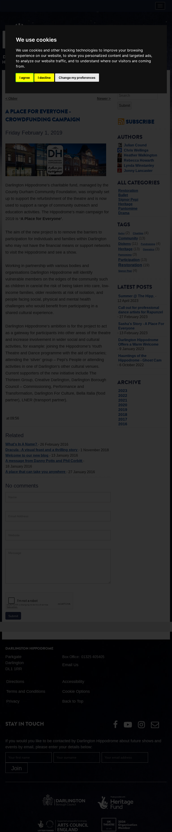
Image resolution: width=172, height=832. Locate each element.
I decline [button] (44, 77)
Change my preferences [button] (77, 77)
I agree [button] (24, 77)
